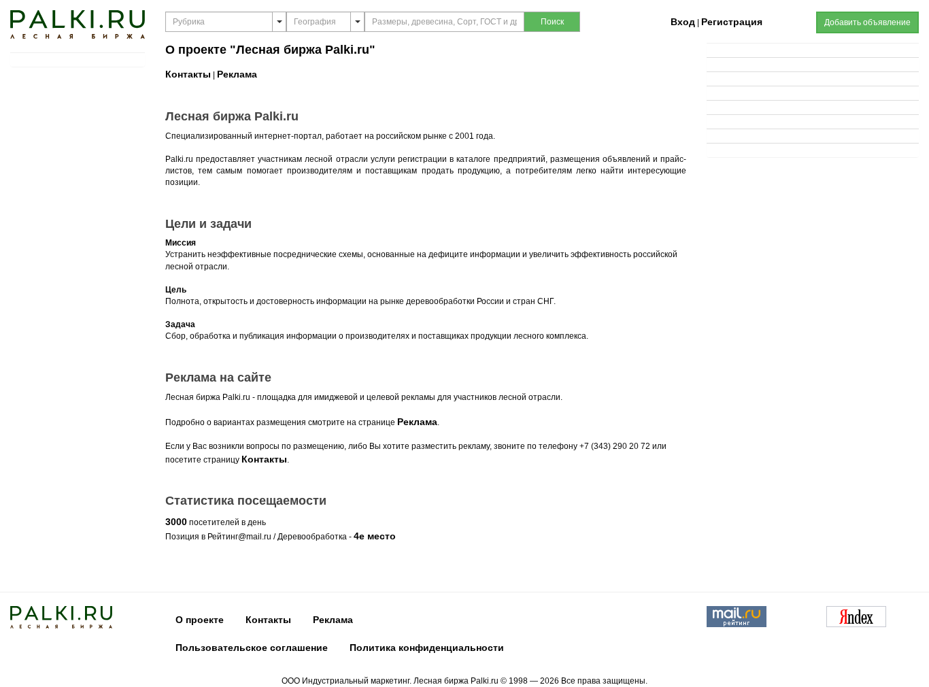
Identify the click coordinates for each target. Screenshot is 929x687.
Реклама (237, 74)
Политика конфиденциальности (427, 647)
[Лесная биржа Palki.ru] (77, 23)
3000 (176, 521)
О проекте (199, 619)
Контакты (188, 74)
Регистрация (731, 21)
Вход (683, 21)
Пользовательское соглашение (251, 647)
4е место (375, 536)
